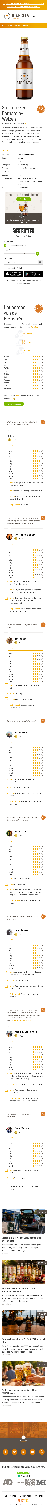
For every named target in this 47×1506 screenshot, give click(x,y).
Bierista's (34, 327)
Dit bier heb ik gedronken (16, 245)
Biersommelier (25, 1495)
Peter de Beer (21, 930)
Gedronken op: (9, 258)
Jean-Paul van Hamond (25, 1031)
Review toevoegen (14, 404)
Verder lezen (7, 1253)
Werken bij (39, 1495)
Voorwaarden (21, 1504)
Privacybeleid (37, 1504)
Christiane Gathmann (24, 534)
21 (25, 123)
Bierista (4, 25)
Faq (5, 1495)
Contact (13, 1495)
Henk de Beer (20, 638)
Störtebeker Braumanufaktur (29, 154)
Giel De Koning (21, 831)
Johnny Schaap (21, 732)
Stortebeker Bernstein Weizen (20, 1020)
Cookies (8, 1504)
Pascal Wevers (21, 1128)
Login (18, 395)
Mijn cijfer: (8, 250)
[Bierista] (14, 16)
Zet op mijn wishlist (14, 268)
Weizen (20, 158)
